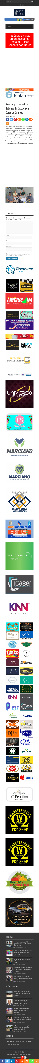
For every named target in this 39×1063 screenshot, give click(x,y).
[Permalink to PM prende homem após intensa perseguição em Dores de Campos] (9, 1030)
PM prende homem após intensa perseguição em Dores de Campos (22, 1027)
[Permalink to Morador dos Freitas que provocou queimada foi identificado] (9, 1013)
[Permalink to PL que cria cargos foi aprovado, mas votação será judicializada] (9, 946)
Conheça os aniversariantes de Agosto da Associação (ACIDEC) (23, 952)
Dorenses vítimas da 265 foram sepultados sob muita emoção (23, 978)
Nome (7, 235)
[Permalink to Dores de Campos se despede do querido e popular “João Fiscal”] (9, 1005)
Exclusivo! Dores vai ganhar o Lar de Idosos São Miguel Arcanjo (23, 969)
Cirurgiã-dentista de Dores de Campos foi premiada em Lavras (23, 1019)
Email (7, 241)
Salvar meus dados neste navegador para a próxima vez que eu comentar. (18, 254)
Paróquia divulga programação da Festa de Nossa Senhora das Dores (19, 40)
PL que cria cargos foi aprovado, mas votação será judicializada (23, 943)
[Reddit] (31, 119)
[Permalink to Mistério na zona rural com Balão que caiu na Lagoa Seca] (9, 964)
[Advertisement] (19, 69)
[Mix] (19, 119)
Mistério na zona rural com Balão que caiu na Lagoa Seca (22, 961)
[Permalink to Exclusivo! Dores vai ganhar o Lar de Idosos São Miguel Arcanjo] (9, 972)
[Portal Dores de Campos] (19, 14)
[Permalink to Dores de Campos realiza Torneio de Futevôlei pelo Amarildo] (9, 996)
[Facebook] (7, 119)
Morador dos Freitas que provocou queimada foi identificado (22, 1010)
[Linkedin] (27, 119)
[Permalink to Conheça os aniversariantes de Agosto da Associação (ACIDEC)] (9, 955)
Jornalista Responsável (13, 1044)
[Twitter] (11, 119)
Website (8, 246)
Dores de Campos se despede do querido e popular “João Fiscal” (21, 1002)
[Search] (32, 1)
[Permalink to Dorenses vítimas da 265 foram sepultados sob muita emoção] (9, 981)
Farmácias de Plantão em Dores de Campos (19, 1041)
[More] (7, 123)
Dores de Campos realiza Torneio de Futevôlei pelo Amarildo (22, 993)
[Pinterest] (15, 119)
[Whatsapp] (23, 119)
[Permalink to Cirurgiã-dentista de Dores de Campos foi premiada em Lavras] (9, 1022)
